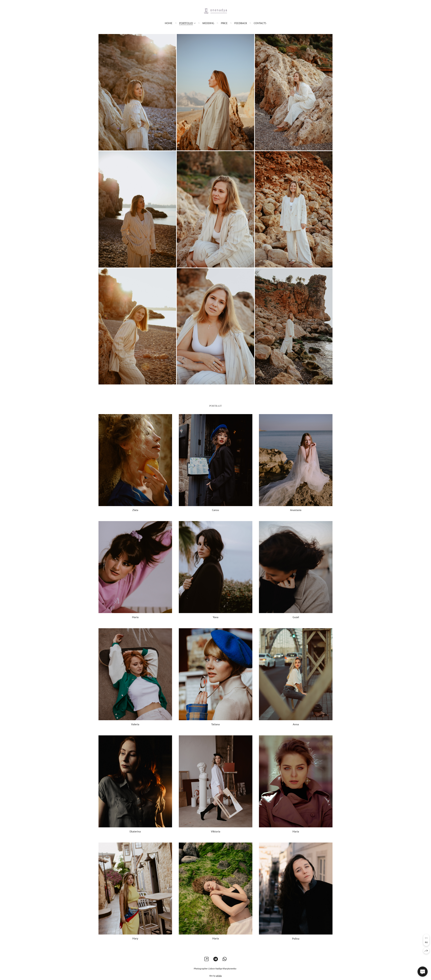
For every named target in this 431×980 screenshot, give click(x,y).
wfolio (219, 975)
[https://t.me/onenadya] (215, 959)
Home (168, 23)
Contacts (260, 23)
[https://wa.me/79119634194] (225, 959)
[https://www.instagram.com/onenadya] (206, 959)
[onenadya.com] (215, 11)
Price (224, 23)
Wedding (208, 23)
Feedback (240, 23)
